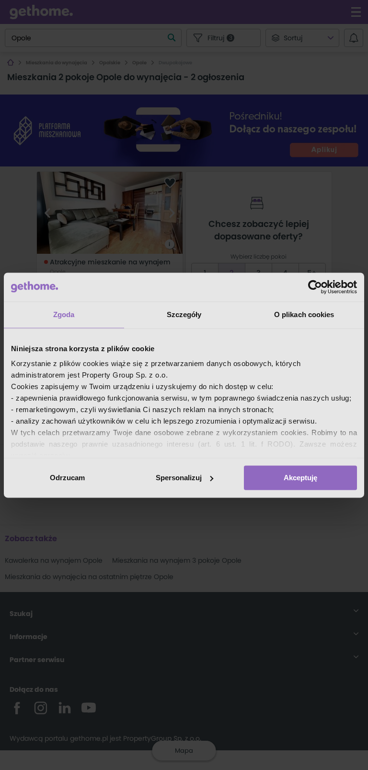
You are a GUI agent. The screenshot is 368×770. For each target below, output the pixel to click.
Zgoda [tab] (64, 314)
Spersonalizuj (179, 478)
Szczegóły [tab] (184, 314)
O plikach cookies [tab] (304, 314)
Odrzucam (67, 478)
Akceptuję (300, 478)
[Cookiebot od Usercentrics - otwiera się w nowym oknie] (315, 287)
